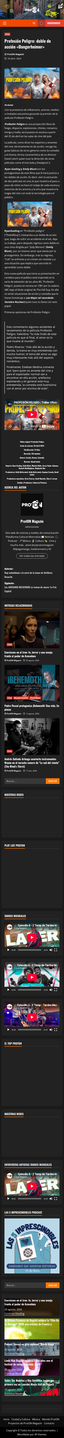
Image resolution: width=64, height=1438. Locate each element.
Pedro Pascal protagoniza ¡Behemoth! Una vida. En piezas (31, 707)
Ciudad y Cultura (20, 1419)
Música (36, 1419)
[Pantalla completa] (55, 949)
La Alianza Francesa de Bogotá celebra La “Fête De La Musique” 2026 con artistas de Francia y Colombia (31, 1324)
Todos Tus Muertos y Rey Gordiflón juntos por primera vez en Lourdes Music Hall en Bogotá (29, 1382)
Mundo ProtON (21, 698)
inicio (6, 1419)
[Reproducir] (8, 949)
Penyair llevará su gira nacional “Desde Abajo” (29, 1344)
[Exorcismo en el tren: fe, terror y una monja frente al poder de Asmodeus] (32, 630)
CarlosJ (10, 105)
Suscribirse (53, 23)
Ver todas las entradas (32, 556)
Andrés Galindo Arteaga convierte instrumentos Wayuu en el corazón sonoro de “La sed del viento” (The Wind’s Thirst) (31, 762)
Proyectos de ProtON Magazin (25, 1423)
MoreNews (23, 1434)
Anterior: (28, 573)
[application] (32, 937)
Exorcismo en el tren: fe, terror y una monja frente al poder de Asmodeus (28, 654)
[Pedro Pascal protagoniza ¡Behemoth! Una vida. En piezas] (32, 683)
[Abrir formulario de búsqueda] (34, 23)
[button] (4, 23)
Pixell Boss (35, 698)
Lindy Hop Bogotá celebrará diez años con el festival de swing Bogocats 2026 (28, 1362)
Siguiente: (30, 587)
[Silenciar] (50, 949)
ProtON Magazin (15, 54)
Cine (7, 34)
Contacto (49, 1423)
